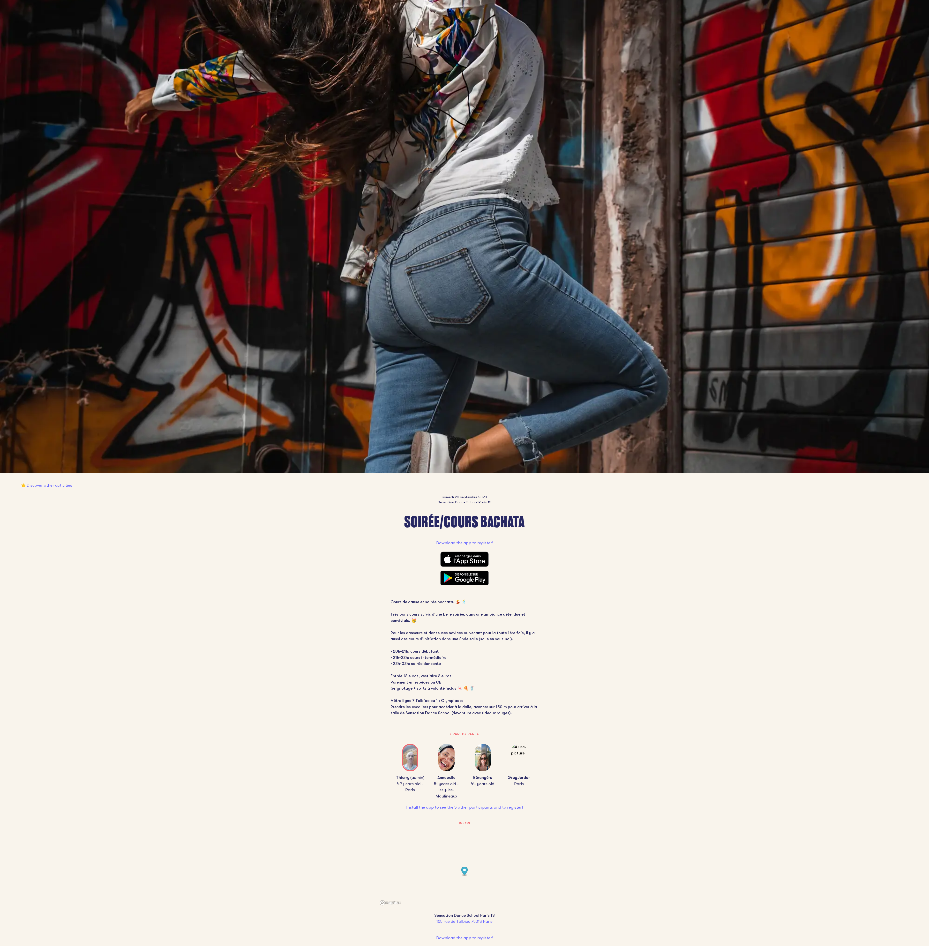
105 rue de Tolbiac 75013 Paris (464, 921)
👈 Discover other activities (46, 485)
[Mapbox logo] (390, 903)
